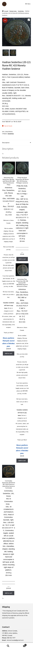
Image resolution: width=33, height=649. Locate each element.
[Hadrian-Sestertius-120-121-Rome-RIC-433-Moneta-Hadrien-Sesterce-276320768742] (5, 52)
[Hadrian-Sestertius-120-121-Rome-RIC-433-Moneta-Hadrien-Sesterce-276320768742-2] (13, 52)
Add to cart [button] (8, 353)
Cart (21, 644)
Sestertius (21, 11)
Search (8, 646)
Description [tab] (5, 142)
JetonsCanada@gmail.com (15, 640)
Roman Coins (13, 11)
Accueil (6, 11)
